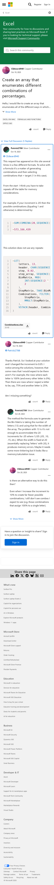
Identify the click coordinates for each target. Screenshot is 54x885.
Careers (6, 824)
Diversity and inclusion (12, 847)
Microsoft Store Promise (12, 664)
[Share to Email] (42, 575)
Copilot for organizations (13, 603)
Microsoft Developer (11, 781)
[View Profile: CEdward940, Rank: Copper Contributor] (6, 70)
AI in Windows (9, 613)
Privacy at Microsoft (11, 838)
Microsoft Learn (9, 786)
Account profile (9, 636)
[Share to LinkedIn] (12, 575)
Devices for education (11, 688)
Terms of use (23, 874)
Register (37, 4)
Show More (10, 111)
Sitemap (7, 871)
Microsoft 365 (9, 744)
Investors (7, 843)
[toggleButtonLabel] (50, 13)
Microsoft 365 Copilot (11, 758)
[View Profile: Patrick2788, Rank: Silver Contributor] (6, 150)
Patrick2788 (17, 148)
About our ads (32, 877)
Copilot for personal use (12, 608)
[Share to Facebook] (17, 575)
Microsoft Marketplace (12, 800)
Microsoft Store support (12, 645)
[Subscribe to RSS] (37, 575)
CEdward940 (17, 68)
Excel (7, 12)
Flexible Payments (10, 669)
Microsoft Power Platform (13, 749)
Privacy (32, 871)
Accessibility (8, 852)
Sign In (47, 4)
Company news (9, 833)
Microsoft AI (8, 730)
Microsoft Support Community (24, 38)
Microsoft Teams (9, 754)
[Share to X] (22, 575)
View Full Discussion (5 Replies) (18, 141)
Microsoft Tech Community (13, 796)
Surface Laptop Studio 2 (12, 599)
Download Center (10, 641)
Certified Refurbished (11, 660)
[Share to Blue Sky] (32, 575)
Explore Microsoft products (13, 618)
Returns (6, 650)
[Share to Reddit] (27, 575)
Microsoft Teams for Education (15, 692)
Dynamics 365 (9, 739)
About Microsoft (9, 828)
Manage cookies (9, 874)
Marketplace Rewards (12, 805)
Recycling (19, 877)
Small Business (9, 763)
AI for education (9, 716)
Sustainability (9, 857)
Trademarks (36, 874)
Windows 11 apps (10, 622)
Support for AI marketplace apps (15, 791)
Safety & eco (8, 877)
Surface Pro (8, 589)
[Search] (30, 4)
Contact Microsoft (19, 871)
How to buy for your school (13, 702)
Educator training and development (16, 707)
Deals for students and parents (15, 711)
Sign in (15, 542)
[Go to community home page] (10, 4)
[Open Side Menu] (4, 4)
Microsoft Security (10, 735)
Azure (6, 777)
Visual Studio (8, 810)
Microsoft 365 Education (12, 697)
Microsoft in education (12, 683)
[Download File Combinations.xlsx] (27, 326)
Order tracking (9, 655)
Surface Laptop (9, 594)
